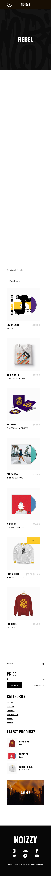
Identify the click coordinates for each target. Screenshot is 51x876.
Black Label (13, 324)
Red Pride (12, 623)
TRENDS (10, 722)
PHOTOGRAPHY (12, 714)
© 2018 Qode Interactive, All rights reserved (25, 864)
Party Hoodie (14, 574)
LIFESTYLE (10, 710)
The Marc (12, 424)
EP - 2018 (10, 706)
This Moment (13, 374)
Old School (13, 474)
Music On (11, 524)
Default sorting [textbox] (15, 281)
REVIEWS (10, 718)
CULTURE (10, 702)
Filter (13, 685)
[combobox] (21, 281)
